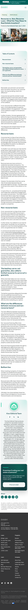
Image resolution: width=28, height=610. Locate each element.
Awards (17, 566)
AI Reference (23, 601)
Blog (2, 564)
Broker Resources (5, 569)
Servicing (17, 575)
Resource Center (5, 562)
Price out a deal (14, 485)
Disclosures (23, 600)
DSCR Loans (4, 542)
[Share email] (16, 497)
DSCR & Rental (13, 14)
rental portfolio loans (18, 232)
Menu (25, 7)
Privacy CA (12, 600)
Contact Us (18, 577)
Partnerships (18, 540)
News (16, 569)
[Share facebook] (6, 497)
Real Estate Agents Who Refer (20, 551)
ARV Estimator (4, 560)
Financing (4, 14)
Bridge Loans (4, 538)
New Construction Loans (5, 547)
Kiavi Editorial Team (12, 26)
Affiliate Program (19, 542)
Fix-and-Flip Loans (6, 540)
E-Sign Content (4, 601)
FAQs (2, 571)
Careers (17, 573)
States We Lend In (19, 564)
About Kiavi (18, 560)
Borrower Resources (6, 566)
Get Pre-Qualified (15, 3)
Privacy (6, 600)
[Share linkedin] (2, 497)
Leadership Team (19, 562)
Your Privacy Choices (7, 603)
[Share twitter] (9, 497)
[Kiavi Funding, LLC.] (4, 7)
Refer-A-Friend (19, 544)
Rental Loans (4, 544)
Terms (2, 600)
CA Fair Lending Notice (14, 601)
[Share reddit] (13, 497)
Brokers (17, 538)
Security (18, 600)
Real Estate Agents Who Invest (20, 547)
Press (16, 571)
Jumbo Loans (4, 550)
